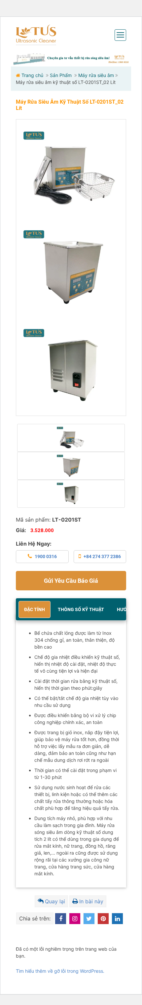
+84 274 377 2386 (102, 556)
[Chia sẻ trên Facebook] (60, 918)
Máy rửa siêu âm (96, 75)
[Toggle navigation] (120, 35)
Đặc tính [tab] (34, 609)
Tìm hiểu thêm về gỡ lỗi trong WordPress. (60, 971)
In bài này (91, 901)
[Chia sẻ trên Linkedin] (117, 918)
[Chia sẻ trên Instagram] (75, 918)
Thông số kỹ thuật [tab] (81, 609)
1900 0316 (46, 556)
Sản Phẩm (61, 75)
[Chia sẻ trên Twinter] (89, 918)
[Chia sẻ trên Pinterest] (103, 918)
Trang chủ (32, 75)
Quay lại (55, 901)
